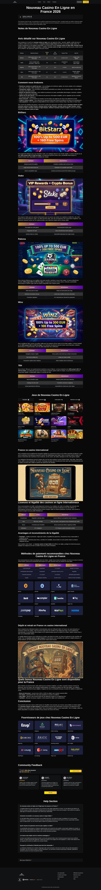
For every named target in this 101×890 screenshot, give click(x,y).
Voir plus (50, 792)
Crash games (58, 399)
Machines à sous (74, 399)
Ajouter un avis (76, 771)
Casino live (41, 399)
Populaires (25, 399)
